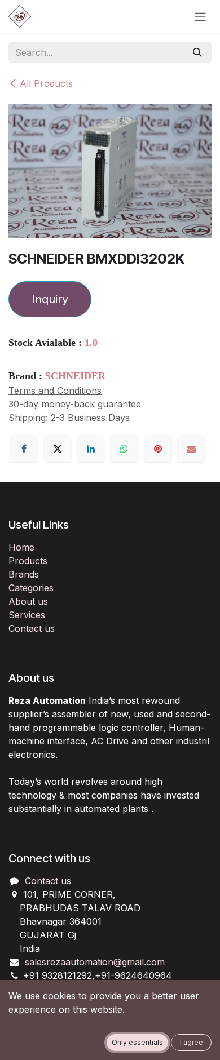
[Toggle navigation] (200, 16)
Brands (23, 574)
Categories (31, 587)
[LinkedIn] (90, 448)
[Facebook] (23, 448)
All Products (46, 83)
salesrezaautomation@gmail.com (95, 962)
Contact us (31, 628)
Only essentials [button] (137, 1042)
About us (28, 601)
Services (26, 614)
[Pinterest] (157, 448)
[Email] (191, 448)
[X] (57, 448)
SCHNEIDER (75, 376)
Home (21, 547)
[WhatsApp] (124, 448)
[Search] (197, 52)
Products (27, 560)
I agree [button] (191, 1042)
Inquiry (50, 299)
